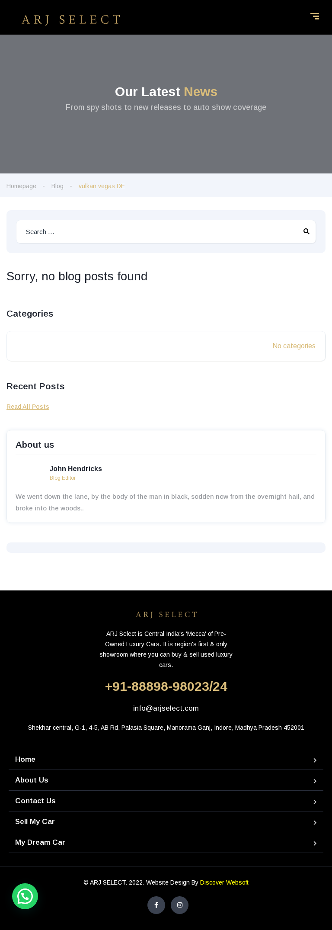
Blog (57, 186)
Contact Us (35, 801)
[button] (25, 896)
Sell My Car (35, 822)
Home (25, 759)
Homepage (21, 186)
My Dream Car (40, 842)
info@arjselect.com (166, 708)
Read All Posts (27, 406)
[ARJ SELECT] (70, 19)
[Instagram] (179, 905)
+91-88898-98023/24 (166, 686)
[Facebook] (156, 905)
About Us (31, 780)
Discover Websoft (224, 882)
